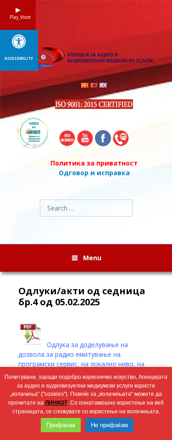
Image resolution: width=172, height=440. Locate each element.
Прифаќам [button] (60, 425)
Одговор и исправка (94, 172)
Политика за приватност (94, 163)
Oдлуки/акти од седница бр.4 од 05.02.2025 (81, 297)
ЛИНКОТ (56, 403)
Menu (92, 257)
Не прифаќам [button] (109, 425)
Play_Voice (18, 17)
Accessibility (19, 58)
